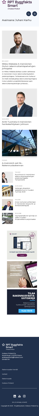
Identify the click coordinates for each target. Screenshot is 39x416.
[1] (22, 314)
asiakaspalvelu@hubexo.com (12, 357)
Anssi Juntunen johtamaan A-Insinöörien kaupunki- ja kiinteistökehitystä (25, 203)
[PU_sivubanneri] (22, 287)
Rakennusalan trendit (10, 369)
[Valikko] (34, 13)
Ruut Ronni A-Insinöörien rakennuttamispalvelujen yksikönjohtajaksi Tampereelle (25, 177)
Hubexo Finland (8, 383)
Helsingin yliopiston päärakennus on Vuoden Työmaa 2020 (24, 190)
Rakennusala (6, 379)
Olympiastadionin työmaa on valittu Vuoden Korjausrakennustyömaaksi (26, 217)
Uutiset (4, 374)
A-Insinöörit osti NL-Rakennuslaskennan (13, 164)
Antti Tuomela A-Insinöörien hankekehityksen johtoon (16, 123)
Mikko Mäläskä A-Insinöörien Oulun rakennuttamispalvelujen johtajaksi (19, 66)
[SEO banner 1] (22, 259)
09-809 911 (6, 359)
